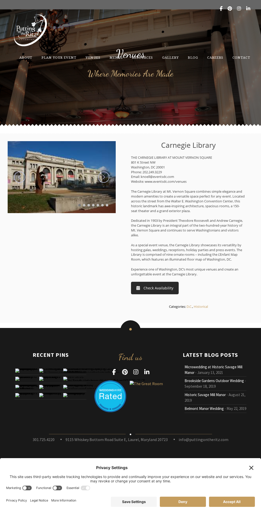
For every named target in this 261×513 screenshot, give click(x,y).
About (25, 57)
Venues (93, 57)
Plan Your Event (59, 57)
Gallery (170, 57)
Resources (142, 57)
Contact (241, 57)
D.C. (189, 306)
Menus (116, 57)
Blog (193, 57)
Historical (201, 306)
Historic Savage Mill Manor (205, 394)
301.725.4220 (44, 439)
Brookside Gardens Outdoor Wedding (214, 380)
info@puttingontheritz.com (203, 439)
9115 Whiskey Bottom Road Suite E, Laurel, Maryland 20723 (117, 439)
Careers (215, 57)
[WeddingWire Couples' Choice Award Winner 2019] (146, 383)
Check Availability (158, 288)
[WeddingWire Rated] (110, 395)
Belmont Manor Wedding (204, 408)
